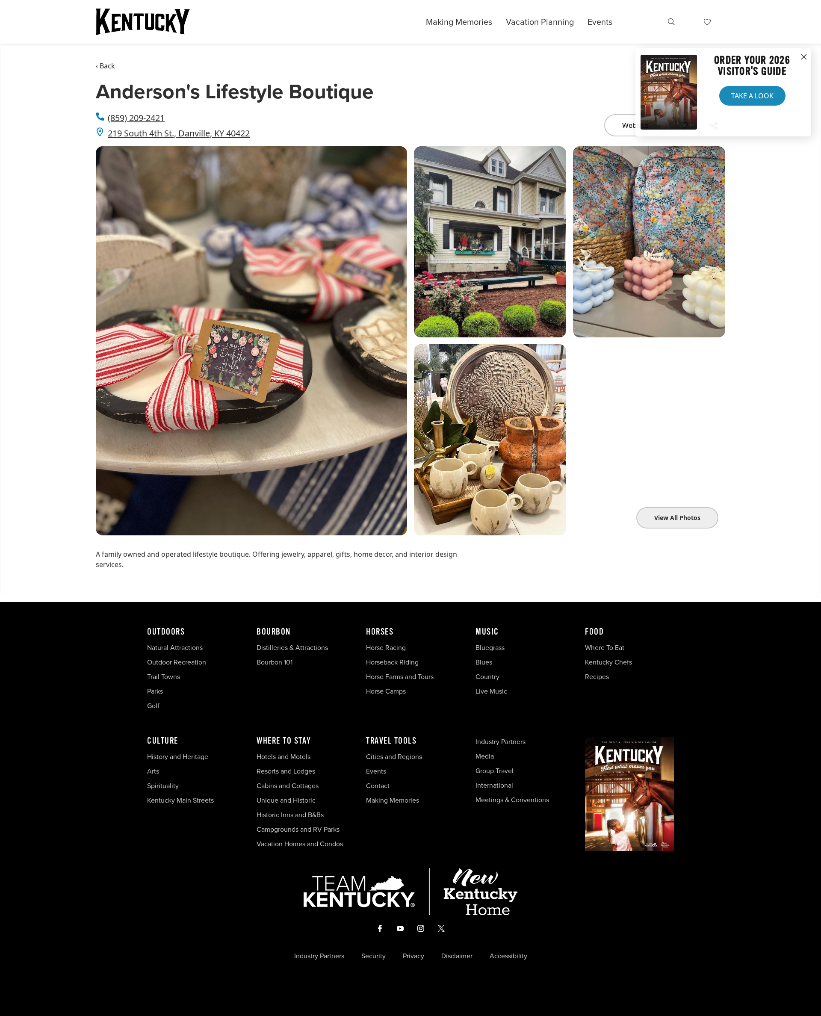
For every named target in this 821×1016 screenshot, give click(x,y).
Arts (153, 771)
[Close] (803, 57)
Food (594, 632)
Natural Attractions (175, 648)
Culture (162, 741)
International (494, 785)
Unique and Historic (286, 800)
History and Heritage (178, 757)
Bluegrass (490, 648)
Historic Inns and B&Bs (290, 815)
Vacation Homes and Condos (300, 844)
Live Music (491, 691)
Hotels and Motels (283, 757)
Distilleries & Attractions (292, 648)
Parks (155, 691)
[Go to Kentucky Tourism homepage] (143, 22)
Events (600, 21)
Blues (483, 662)
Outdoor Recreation (176, 662)
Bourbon (274, 632)
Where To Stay (284, 741)
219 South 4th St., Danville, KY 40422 (179, 133)
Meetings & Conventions (512, 800)
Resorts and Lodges (286, 771)
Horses (379, 632)
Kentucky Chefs (608, 662)
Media (484, 756)
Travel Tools (391, 741)
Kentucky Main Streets (180, 800)
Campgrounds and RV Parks (298, 829)
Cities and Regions (394, 757)
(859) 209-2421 (136, 118)
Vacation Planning (540, 21)
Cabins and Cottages (288, 786)
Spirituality (163, 786)
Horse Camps (386, 691)
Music (487, 632)
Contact (378, 786)
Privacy (413, 956)
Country (487, 677)
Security (373, 956)
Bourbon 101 (274, 662)
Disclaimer (457, 956)
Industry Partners (500, 742)
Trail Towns (163, 677)
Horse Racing (386, 648)
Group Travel (494, 771)
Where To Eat (604, 648)
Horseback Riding (392, 662)
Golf (153, 706)
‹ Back (105, 66)
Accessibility (508, 956)
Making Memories (459, 22)
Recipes (598, 677)
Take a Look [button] (752, 95)
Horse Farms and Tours (400, 677)
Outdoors (166, 632)
